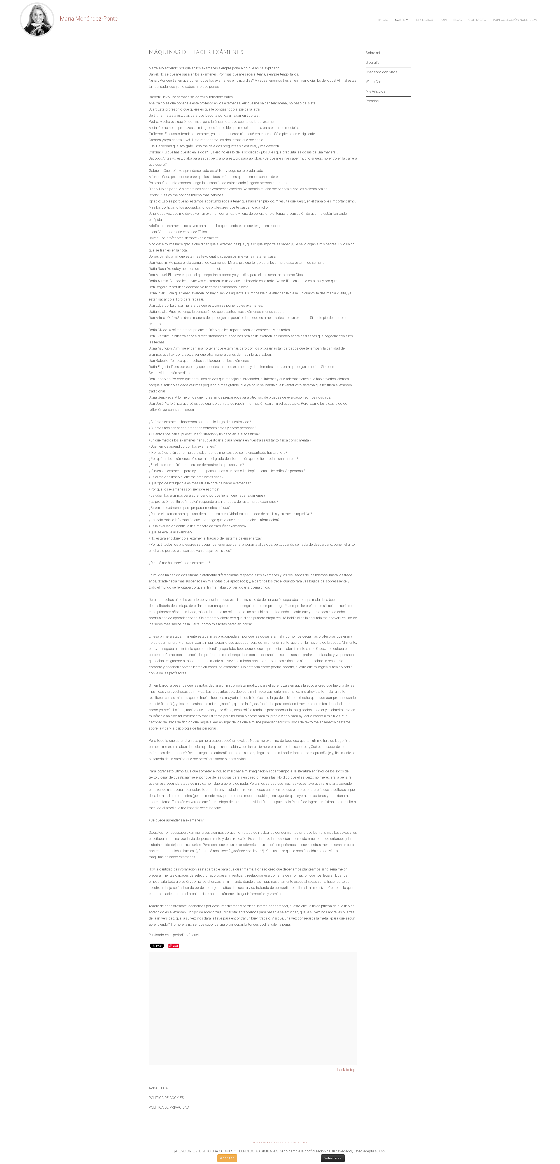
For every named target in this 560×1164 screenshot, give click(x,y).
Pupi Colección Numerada (515, 19)
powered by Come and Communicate (280, 1142)
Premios (372, 101)
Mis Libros (424, 19)
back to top (346, 1070)
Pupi (443, 19)
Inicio (383, 19)
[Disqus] (253, 1008)
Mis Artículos (375, 91)
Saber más (333, 1158)
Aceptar (227, 1158)
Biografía (373, 62)
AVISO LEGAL (159, 1088)
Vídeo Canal (375, 82)
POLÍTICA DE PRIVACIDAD (169, 1107)
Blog (457, 19)
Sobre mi (402, 19)
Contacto (477, 19)
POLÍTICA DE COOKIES (166, 1098)
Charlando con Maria (381, 72)
